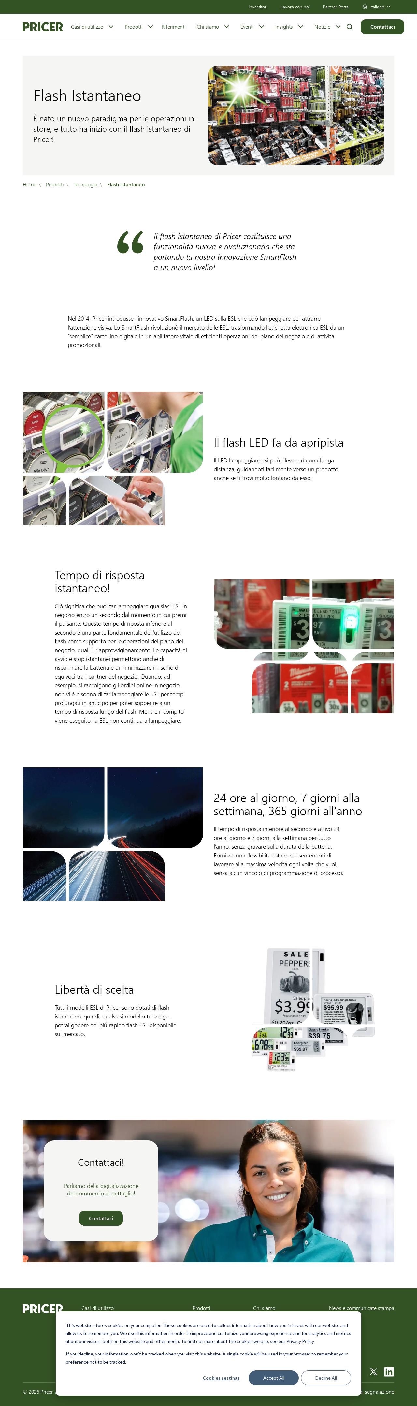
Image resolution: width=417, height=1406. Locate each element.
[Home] (43, 27)
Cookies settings (221, 1378)
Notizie (322, 26)
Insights (284, 26)
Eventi (247, 26)
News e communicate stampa (361, 1307)
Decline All (326, 1378)
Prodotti (134, 26)
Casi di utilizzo (87, 26)
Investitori (258, 7)
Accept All (273, 1378)
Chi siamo (208, 26)
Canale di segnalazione (368, 1391)
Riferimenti (174, 26)
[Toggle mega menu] (111, 27)
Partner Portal (336, 7)
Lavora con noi (295, 7)
